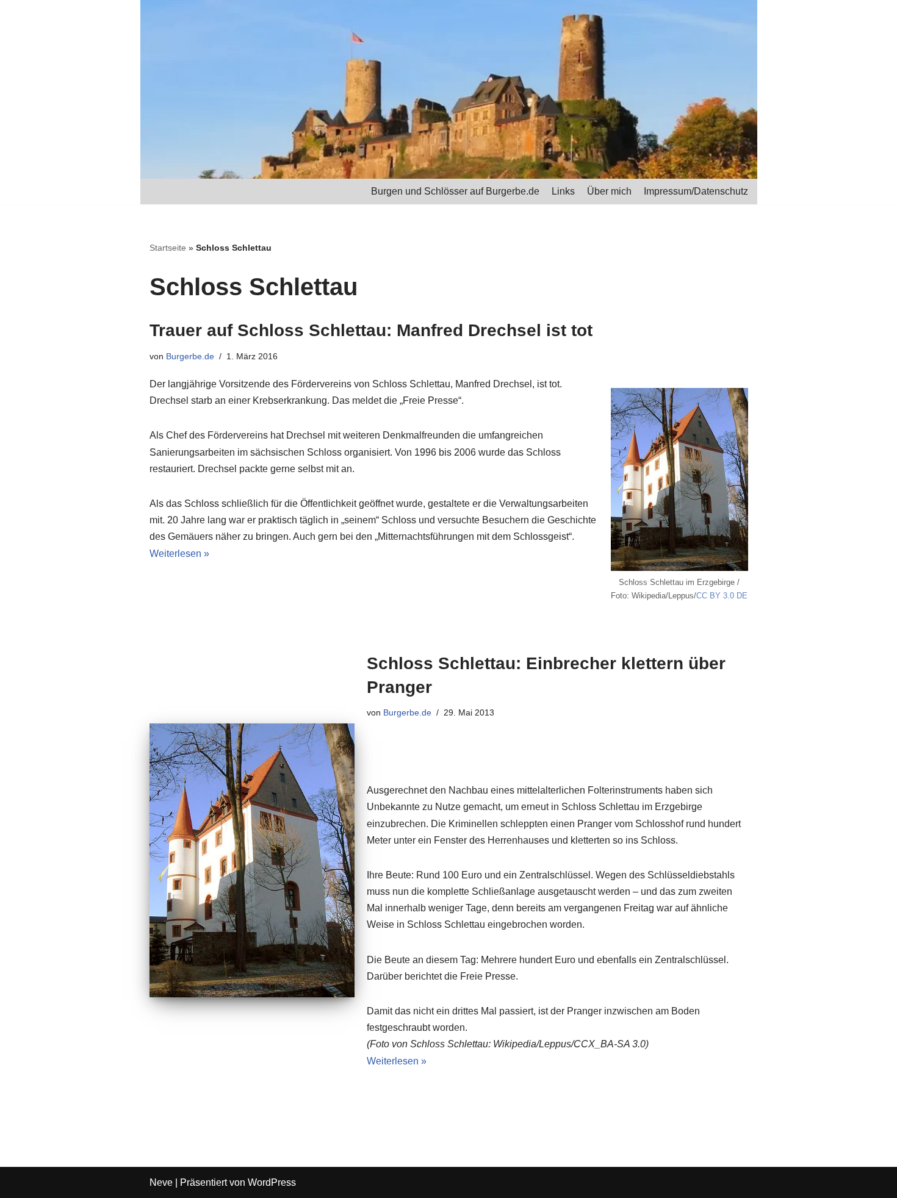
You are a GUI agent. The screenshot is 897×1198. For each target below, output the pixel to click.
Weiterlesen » (179, 553)
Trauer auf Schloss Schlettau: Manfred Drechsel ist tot (371, 330)
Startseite (168, 248)
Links (563, 191)
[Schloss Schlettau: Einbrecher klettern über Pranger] (252, 860)
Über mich (609, 191)
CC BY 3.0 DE (722, 595)
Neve (161, 1182)
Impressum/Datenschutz (696, 191)
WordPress (272, 1182)
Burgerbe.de (190, 356)
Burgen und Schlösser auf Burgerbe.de (455, 191)
